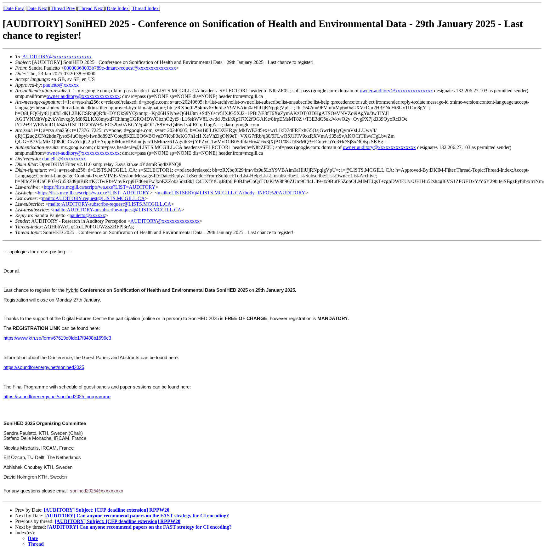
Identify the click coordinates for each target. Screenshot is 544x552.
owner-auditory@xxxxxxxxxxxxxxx (396, 90)
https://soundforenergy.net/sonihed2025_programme (56, 396)
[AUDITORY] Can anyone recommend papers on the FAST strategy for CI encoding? (136, 515)
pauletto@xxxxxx (61, 85)
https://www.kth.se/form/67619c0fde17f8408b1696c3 (57, 338)
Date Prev (14, 8)
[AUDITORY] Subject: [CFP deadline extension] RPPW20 (106, 510)
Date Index (118, 8)
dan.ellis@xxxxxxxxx (64, 158)
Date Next (37, 8)
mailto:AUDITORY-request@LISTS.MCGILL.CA (93, 198)
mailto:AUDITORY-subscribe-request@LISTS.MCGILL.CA (109, 204)
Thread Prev (63, 8)
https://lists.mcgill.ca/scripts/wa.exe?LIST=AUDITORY (100, 187)
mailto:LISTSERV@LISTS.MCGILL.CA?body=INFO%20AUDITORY (231, 192)
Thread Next (91, 8)
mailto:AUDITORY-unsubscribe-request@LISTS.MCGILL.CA (117, 209)
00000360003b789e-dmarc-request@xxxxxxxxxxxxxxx (120, 68)
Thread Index (145, 8)
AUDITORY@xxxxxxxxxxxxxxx (57, 56)
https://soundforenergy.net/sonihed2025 (43, 367)
